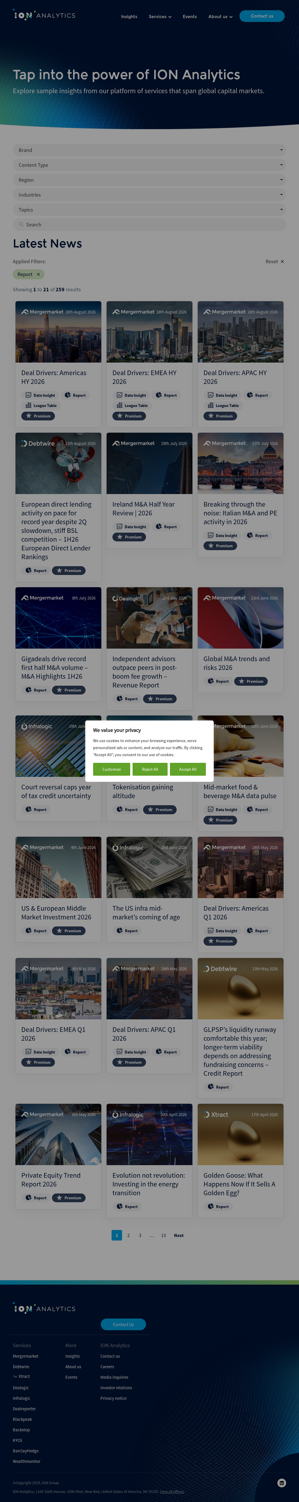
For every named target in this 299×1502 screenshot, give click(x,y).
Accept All (188, 769)
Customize (111, 769)
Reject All (150, 769)
